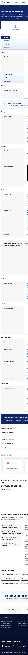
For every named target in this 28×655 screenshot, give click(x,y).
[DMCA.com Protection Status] (24, 647)
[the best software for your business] (6, 3)
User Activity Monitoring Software (10, 579)
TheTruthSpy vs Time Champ (12, 469)
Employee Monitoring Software (16, 6)
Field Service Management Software (11, 574)
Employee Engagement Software (10, 583)
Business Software (5, 6)
